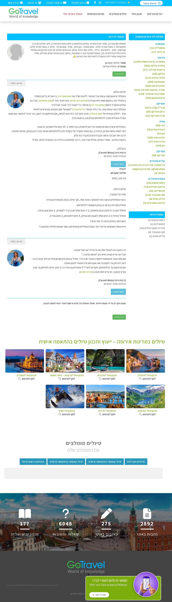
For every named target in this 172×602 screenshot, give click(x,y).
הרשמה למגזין (54, 2)
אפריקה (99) (158, 155)
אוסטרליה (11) (157, 48)
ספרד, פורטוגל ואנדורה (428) (149, 90)
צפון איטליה (96, 113)
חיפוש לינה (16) (157, 191)
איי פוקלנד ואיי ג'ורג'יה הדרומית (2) (146, 165)
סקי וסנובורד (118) (155, 195)
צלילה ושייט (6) (157, 199)
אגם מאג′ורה (64, 96)
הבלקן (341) (158, 74)
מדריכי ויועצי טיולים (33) (152, 228)
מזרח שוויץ (86, 272)
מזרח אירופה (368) (155, 86)
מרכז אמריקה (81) (155, 115)
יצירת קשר (14, 2)
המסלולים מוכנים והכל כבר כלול (108, 583)
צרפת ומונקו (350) (155, 98)
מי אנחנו (33, 2)
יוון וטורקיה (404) (156, 82)
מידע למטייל (79, 2)
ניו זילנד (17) (158, 52)
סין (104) (160, 145)
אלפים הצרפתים (79, 100)
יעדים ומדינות (154, 14)
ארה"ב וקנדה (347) (155, 107)
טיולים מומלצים (117, 14)
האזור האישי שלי (72, 14)
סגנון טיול (137, 14)
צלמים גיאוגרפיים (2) (154, 203)
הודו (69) (160, 125)
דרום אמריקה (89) (155, 111)
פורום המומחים (95, 14)
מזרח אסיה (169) (156, 137)
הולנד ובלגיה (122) (155, 78)
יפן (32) (161, 133)
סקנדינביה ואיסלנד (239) (152, 94)
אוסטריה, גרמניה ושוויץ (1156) (149, 61)
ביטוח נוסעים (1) (156, 220)
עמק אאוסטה (46, 100)
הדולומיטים (78, 109)
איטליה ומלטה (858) (154, 65)
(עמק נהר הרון (97, 105)
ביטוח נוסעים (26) (155, 183)
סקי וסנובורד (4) (156, 232)
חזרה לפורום (119, 74)
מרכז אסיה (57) (156, 141)
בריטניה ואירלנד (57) (154, 69)
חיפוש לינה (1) (157, 224)
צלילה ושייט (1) (157, 236)
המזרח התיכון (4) (156, 129)
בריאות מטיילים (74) (154, 187)
